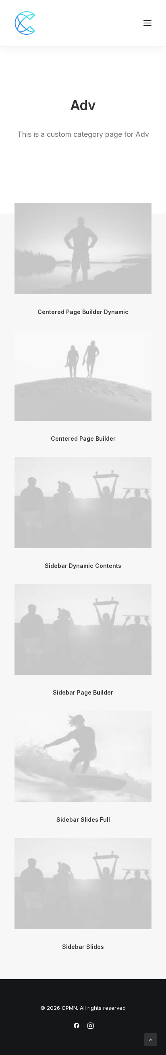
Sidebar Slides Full (83, 819)
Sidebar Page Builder (83, 692)
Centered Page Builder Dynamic (83, 311)
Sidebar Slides (83, 946)
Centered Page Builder (83, 438)
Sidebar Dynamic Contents (83, 565)
